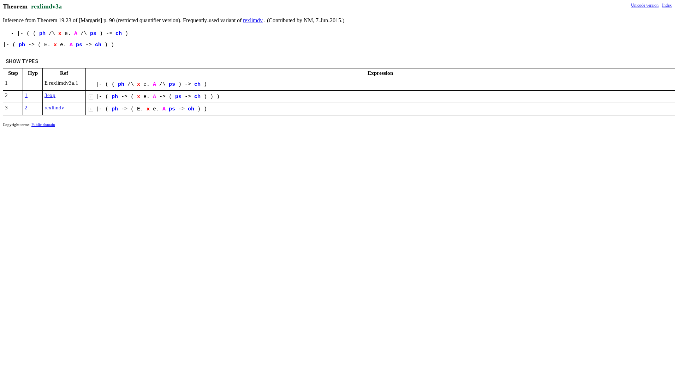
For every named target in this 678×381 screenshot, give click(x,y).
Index (667, 5)
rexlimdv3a (46, 6)
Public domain (43, 124)
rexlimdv (253, 20)
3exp (49, 95)
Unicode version (645, 5)
